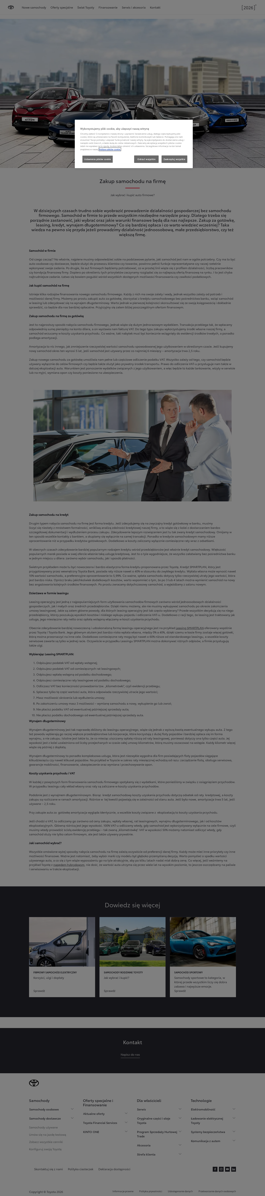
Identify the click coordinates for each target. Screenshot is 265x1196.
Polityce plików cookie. (110, 149)
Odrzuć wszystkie (146, 159)
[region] (134, 144)
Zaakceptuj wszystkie (174, 159)
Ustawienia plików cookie (97, 159)
